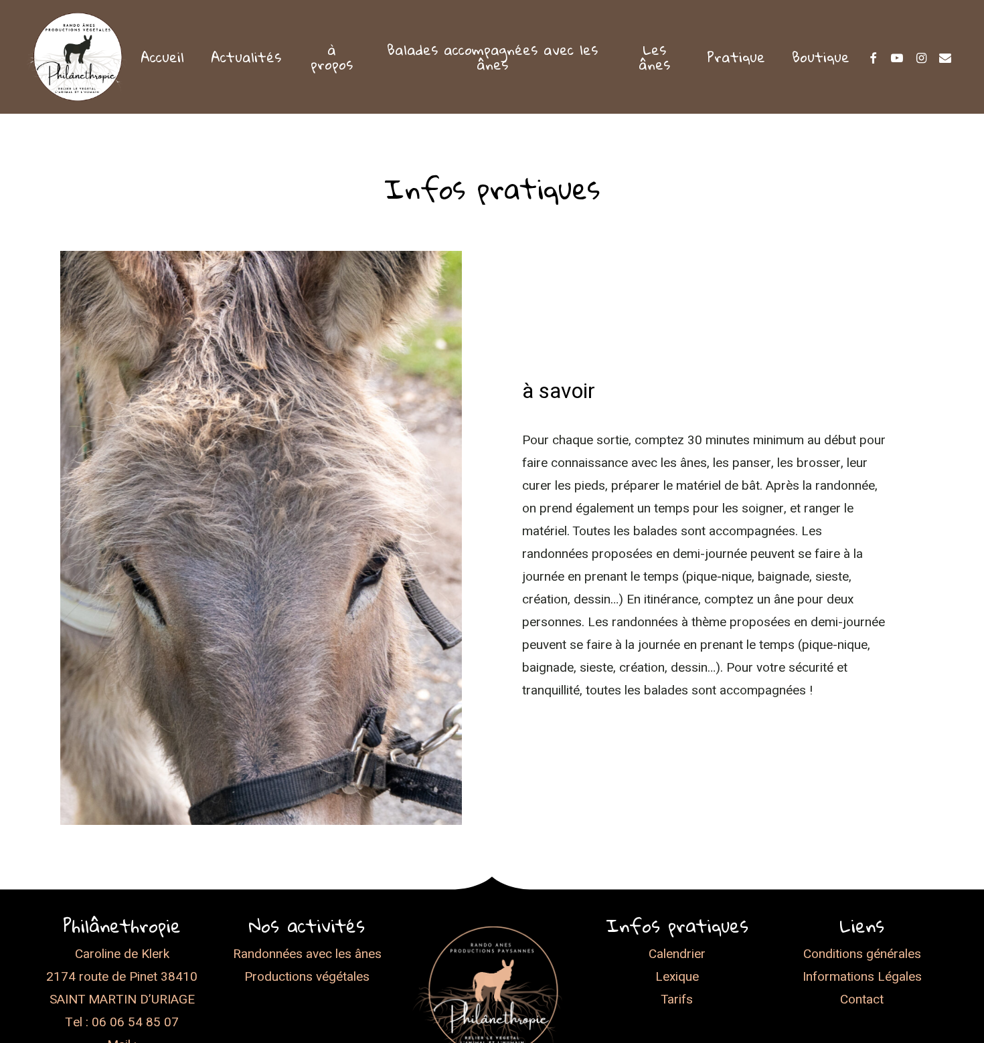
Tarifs (677, 999)
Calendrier (677, 954)
